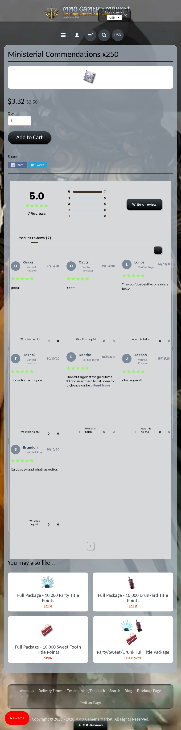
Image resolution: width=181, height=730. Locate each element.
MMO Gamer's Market (94, 719)
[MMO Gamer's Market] (91, 15)
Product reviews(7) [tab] (34, 238)
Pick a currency (114, 12)
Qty (11, 113)
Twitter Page (90, 702)
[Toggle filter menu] (158, 250)
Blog (128, 690)
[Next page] (102, 546)
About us (27, 690)
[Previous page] (79, 546)
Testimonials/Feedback (86, 690)
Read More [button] (101, 385)
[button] (46, 341)
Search (114, 690)
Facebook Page (149, 690)
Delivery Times (50, 690)
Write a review (144, 204)
